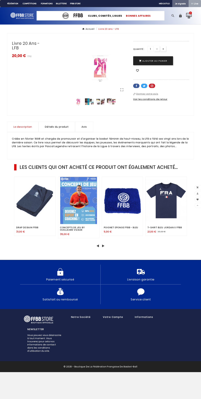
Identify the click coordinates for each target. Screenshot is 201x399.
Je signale (180, 3)
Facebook (136, 86)
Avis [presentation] (84, 127)
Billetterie (61, 3)
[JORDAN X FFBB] (51, 14)
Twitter (144, 86)
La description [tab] (23, 127)
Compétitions (29, 3)
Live (196, 3)
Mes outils (164, 3)
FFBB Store (75, 3)
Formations (47, 3)
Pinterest (152, 86)
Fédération (12, 3)
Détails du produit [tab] (56, 127)
